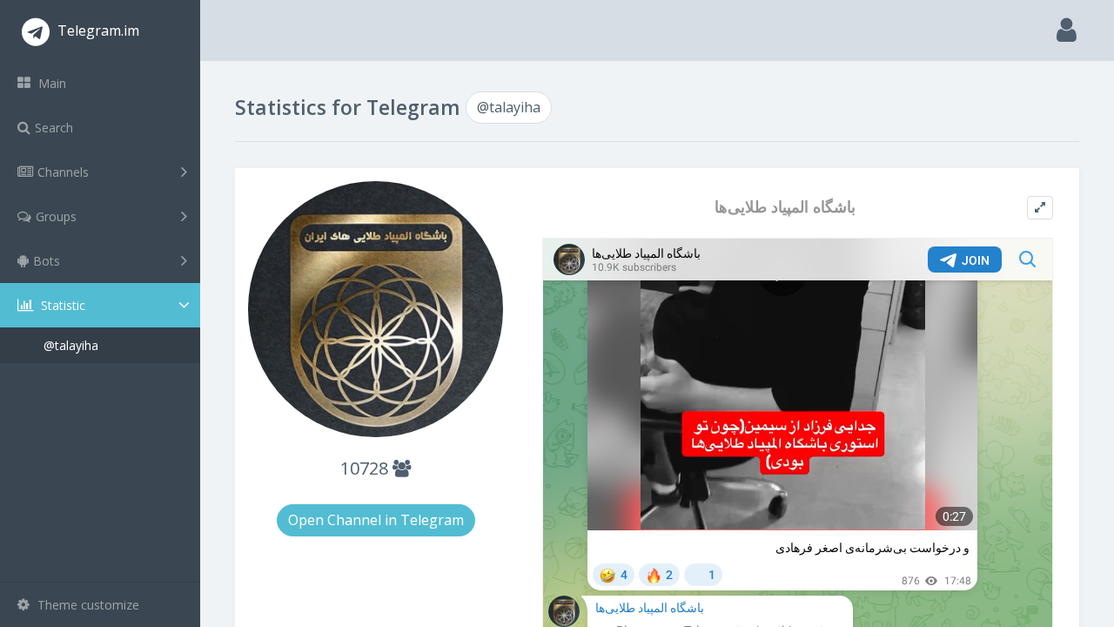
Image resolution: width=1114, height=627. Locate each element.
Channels (63, 172)
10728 (366, 468)
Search (54, 127)
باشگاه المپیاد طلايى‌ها (785, 207)
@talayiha (71, 345)
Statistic (61, 305)
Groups (56, 216)
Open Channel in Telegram (376, 519)
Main (50, 83)
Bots (46, 261)
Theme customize (86, 605)
